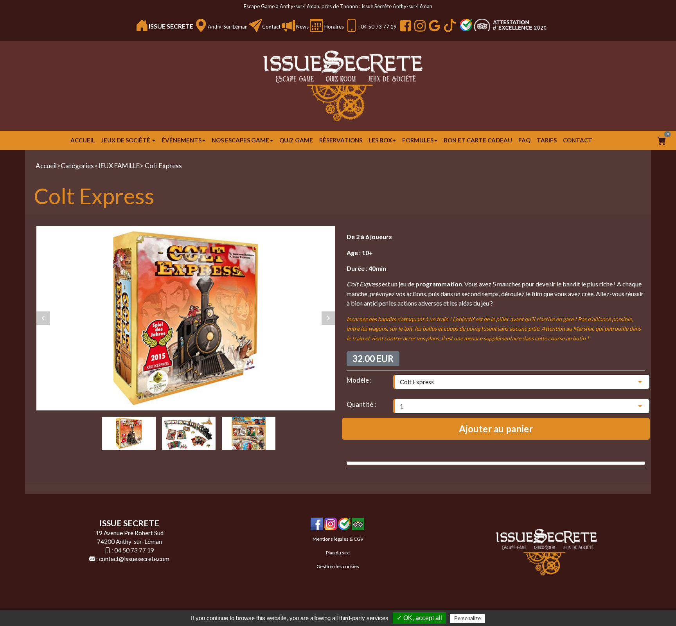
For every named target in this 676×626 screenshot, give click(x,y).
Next (328, 318)
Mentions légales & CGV (338, 539)
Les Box (380, 140)
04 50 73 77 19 (134, 550)
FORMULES (417, 140)
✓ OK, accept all (419, 618)
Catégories (77, 166)
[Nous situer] (201, 25)
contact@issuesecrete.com (134, 558)
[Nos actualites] (288, 25)
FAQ (524, 140)
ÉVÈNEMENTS (181, 140)
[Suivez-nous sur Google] (433, 25)
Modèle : (359, 380)
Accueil (82, 140)
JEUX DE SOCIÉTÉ (126, 140)
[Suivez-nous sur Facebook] (404, 25)
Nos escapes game (240, 140)
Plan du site (338, 553)
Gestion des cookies (337, 566)
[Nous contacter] (255, 25)
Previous (43, 318)
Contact (271, 26)
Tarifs (547, 140)
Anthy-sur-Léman (228, 26)
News (302, 26)
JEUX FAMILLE (119, 166)
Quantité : (361, 404)
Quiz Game (296, 140)
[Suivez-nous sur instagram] (419, 25)
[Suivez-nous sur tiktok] (449, 25)
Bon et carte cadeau (478, 140)
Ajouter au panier (496, 428)
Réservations (340, 140)
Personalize (467, 618)
